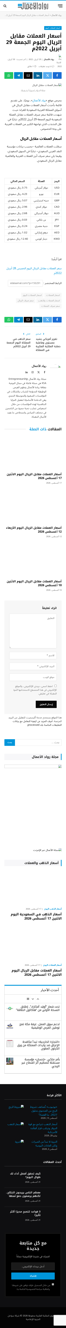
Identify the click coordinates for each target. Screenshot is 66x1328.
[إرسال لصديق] (28, 75)
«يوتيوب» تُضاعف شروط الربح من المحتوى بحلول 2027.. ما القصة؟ (43, 1111)
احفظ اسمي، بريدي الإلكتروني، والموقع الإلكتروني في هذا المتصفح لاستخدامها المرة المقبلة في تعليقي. (35, 690)
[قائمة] (60, 6)
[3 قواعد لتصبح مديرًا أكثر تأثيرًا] (53, 1216)
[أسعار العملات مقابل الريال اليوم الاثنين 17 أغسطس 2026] (33, 453)
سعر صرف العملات (50, 306)
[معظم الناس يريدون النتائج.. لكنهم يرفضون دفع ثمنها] (53, 1197)
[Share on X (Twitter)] (47, 75)
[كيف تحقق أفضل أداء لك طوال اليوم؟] (53, 1178)
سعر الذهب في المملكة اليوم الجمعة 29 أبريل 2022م (18, 343)
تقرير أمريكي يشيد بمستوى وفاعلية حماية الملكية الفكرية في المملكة (48, 344)
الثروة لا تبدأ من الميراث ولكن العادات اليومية (44, 1144)
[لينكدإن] (37, 75)
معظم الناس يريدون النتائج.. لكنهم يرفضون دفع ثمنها (23, 1194)
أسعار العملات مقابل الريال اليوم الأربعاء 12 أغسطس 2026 (34, 529)
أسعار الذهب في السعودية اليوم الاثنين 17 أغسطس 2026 (36, 916)
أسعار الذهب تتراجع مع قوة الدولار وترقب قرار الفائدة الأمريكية (42, 1128)
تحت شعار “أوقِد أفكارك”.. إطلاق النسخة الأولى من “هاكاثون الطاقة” (38, 1008)
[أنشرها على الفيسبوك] (57, 75)
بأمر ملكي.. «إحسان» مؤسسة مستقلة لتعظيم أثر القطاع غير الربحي (40, 1063)
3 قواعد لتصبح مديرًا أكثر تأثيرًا (25, 1213)
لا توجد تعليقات (45, 66)
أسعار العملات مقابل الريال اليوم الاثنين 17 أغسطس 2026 (34, 476)
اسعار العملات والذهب (49, 300)
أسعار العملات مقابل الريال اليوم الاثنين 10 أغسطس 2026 (34, 583)
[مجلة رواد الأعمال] (33, 6)
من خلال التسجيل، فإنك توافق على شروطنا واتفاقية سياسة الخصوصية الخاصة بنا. (31, 1287)
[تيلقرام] (18, 75)
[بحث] (5, 6)
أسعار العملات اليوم (53, 28)
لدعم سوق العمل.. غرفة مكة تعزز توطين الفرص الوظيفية (39, 1025)
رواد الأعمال (56, 15)
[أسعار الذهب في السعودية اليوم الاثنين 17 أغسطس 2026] (33, 887)
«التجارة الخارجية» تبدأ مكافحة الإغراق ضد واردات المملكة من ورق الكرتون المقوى (38, 1045)
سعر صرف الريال (26, 300)
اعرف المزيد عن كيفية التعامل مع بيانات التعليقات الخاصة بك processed (37, 723)
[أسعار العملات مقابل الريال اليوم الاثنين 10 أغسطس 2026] (33, 560)
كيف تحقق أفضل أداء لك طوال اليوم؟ (25, 1175)
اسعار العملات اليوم (32, 295)
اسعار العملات (53, 295)
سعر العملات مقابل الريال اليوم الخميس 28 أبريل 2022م (34, 270)
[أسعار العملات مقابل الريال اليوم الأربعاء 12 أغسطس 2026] (33, 506)
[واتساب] (8, 75)
